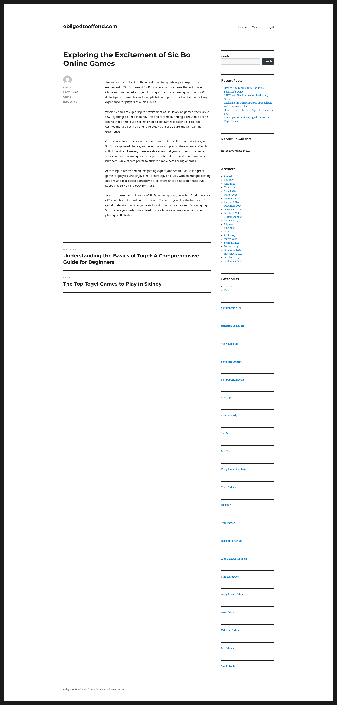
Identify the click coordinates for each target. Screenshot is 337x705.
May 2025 (229, 231)
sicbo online (70, 101)
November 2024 (233, 253)
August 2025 (231, 220)
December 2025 (233, 205)
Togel (270, 27)
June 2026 (229, 183)
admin (67, 87)
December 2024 (233, 250)
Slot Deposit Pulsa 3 (232, 308)
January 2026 (231, 202)
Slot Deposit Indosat (232, 379)
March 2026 (231, 194)
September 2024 (233, 261)
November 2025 (233, 209)
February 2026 (232, 198)
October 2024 (231, 257)
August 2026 (231, 176)
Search (225, 56)
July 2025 (229, 224)
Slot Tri (225, 433)
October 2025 (231, 213)
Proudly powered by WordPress (107, 689)
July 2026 (229, 180)
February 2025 (232, 242)
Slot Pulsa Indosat (231, 361)
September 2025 (233, 216)
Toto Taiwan (228, 523)
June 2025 (229, 228)
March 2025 (230, 239)
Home (242, 27)
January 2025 (231, 246)
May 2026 (229, 187)
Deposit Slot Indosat (232, 325)
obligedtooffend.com (90, 26)
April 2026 (230, 191)
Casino (256, 27)
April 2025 (230, 235)
